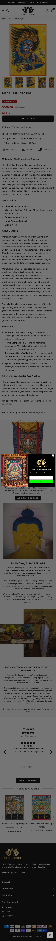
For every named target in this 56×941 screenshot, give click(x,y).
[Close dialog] (53, 455)
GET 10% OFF (41, 482)
